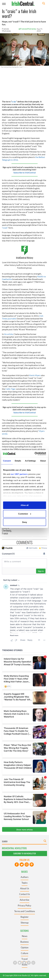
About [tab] (43, 461)
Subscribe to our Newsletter (24, 853)
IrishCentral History (24, 257)
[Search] (43, 3)
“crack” (5, 227)
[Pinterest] (32, 864)
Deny (24, 522)
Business (24, 941)
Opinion (24, 947)
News (24, 936)
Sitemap (24, 922)
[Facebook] (17, 864)
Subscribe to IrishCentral (24, 172)
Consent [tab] (7, 461)
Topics (24, 882)
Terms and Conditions (24, 911)
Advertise (24, 899)
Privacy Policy (24, 905)
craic (14, 101)
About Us (24, 888)
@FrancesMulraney (27, 28)
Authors (24, 877)
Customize (23, 514)
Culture (24, 953)
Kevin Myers (35, 375)
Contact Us (24, 894)
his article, (8, 334)
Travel (24, 959)
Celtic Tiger (10, 389)
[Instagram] (27, 864)
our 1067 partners (19, 474)
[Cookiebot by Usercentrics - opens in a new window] (35, 453)
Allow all (24, 505)
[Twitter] (22, 864)
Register (25, 917)
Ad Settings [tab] (30, 461)
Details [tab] (18, 461)
